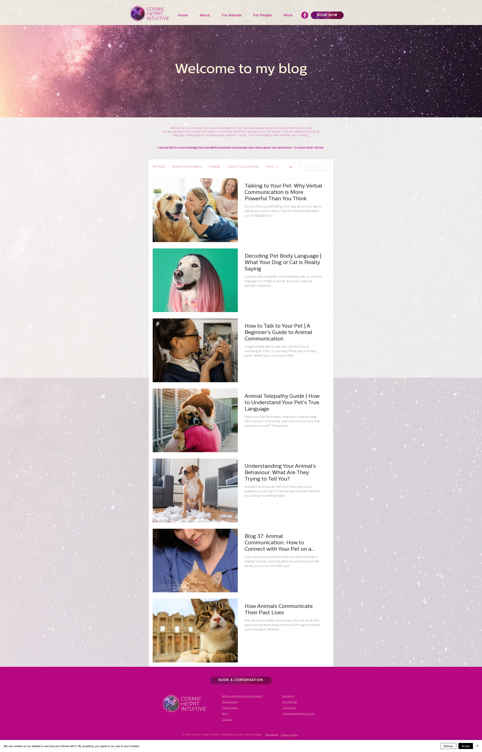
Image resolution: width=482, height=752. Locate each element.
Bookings (288, 696)
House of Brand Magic (248, 734)
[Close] (477, 746)
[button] (209, 15)
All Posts (159, 166)
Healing (214, 166)
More (270, 166)
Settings (448, 746)
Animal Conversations (187, 166)
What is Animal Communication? (242, 696)
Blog (225, 713)
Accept (466, 746)
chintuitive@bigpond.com (298, 713)
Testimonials (229, 707)
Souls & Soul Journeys (243, 166)
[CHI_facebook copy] (304, 15)
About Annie (230, 702)
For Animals (289, 702)
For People (289, 707)
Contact (227, 719)
